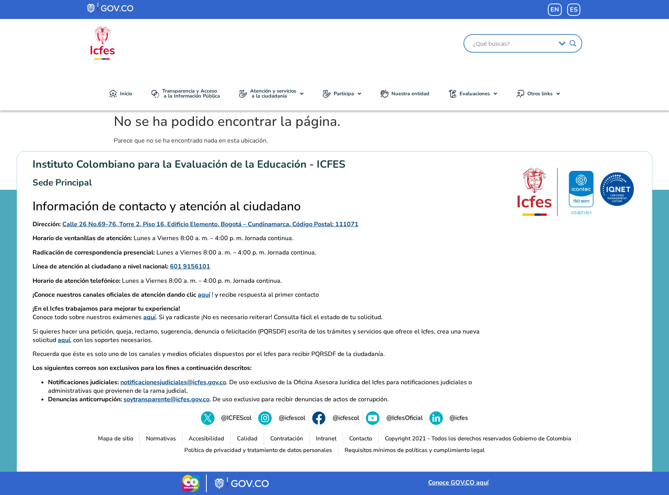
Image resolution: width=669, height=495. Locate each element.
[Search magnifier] (573, 43)
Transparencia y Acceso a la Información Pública (191, 94)
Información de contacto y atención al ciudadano (167, 206)
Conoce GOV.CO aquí (458, 482)
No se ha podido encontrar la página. (227, 121)
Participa (344, 93)
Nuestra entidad (410, 93)
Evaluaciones (475, 93)
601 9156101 (190, 266)
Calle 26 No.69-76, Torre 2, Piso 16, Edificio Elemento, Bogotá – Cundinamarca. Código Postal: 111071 (210, 224)
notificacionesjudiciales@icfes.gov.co (173, 382)
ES (574, 9)
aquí (204, 294)
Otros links (539, 93)
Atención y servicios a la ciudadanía (273, 94)
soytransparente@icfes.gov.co (166, 399)
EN (555, 9)
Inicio (126, 93)
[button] (271, 94)
